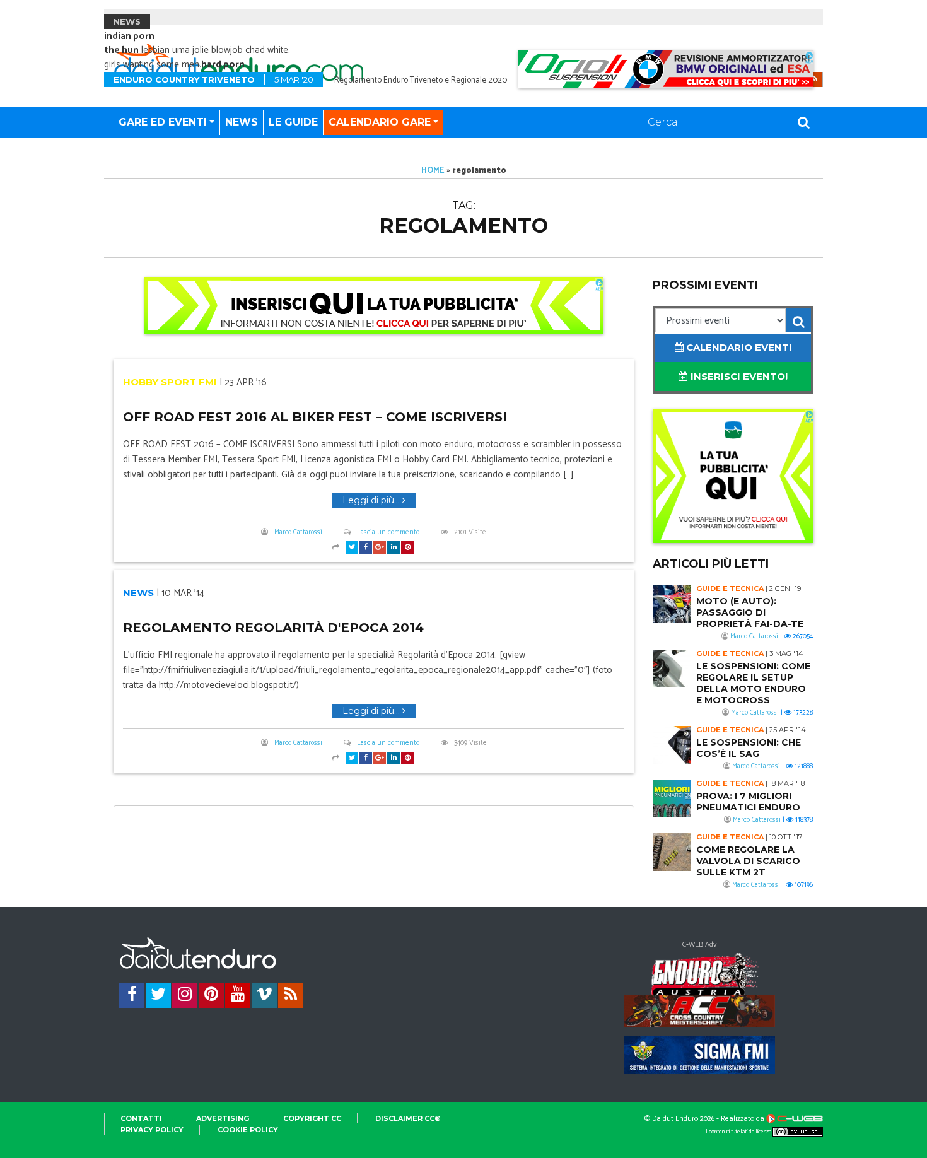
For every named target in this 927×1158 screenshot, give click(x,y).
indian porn (129, 36)
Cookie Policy (248, 1129)
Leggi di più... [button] (372, 500)
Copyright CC (312, 1118)
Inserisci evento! (738, 376)
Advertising (222, 1118)
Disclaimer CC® (408, 1118)
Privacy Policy (152, 1129)
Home (433, 170)
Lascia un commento (388, 532)
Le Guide (293, 122)
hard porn (223, 65)
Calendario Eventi (738, 347)
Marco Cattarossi (298, 532)
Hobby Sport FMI (170, 382)
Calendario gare (380, 122)
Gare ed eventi (163, 122)
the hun (121, 50)
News (241, 122)
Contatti (141, 1118)
